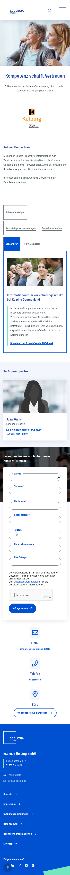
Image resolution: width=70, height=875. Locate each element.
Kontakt (7, 794)
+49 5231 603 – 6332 (17, 434)
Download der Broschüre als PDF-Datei (31, 343)
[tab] (11, 244)
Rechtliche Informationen (17, 833)
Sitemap (8, 843)
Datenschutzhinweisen (27, 581)
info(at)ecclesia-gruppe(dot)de (35, 649)
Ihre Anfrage (20, 557)
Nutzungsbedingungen (15, 814)
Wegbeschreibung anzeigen (32, 712)
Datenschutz (10, 824)
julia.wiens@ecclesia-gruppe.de (24, 429)
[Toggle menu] (62, 10)
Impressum (9, 804)
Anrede (17, 473)
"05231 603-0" (35, 680)
